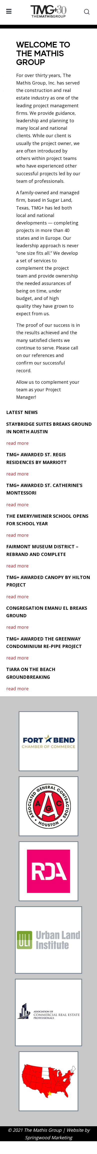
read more (17, 443)
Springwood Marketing (48, 1137)
